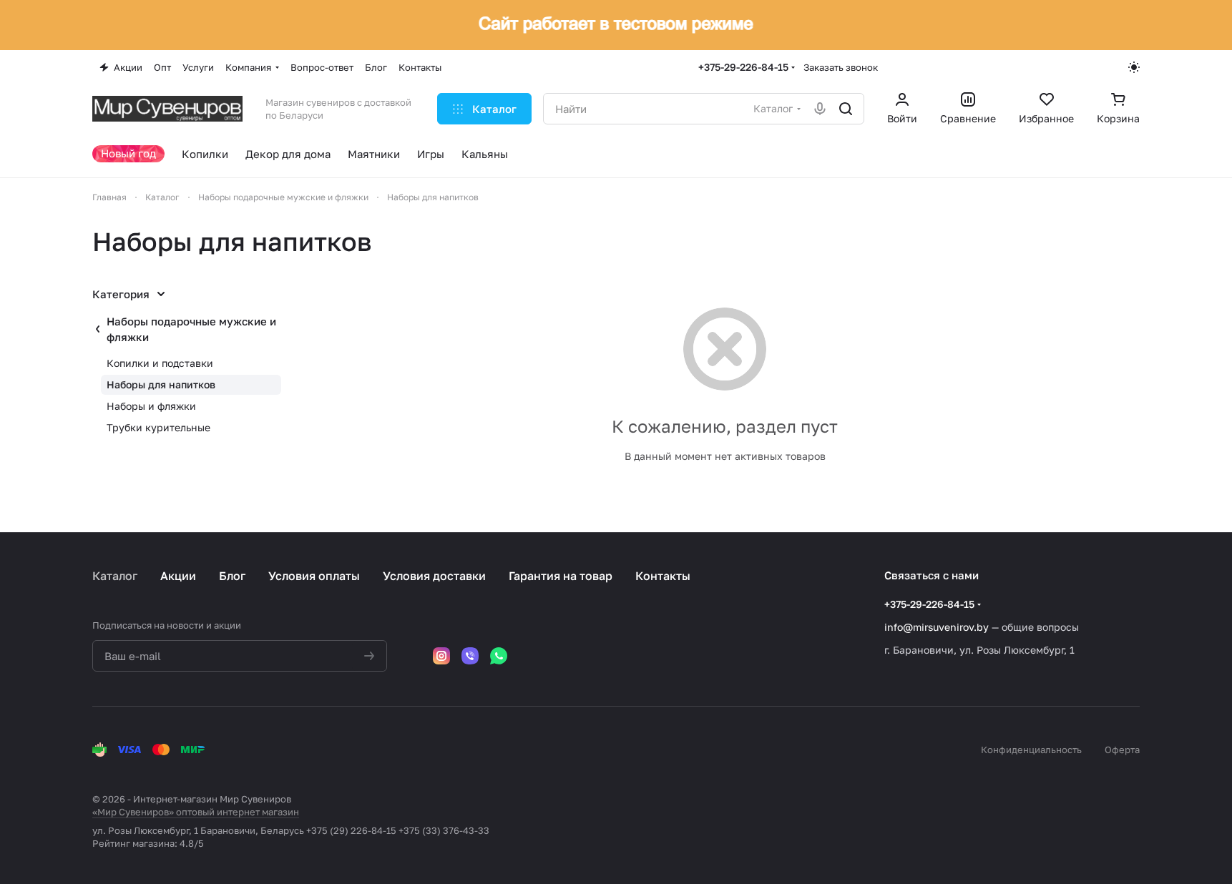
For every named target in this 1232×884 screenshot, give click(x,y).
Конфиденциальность (1031, 749)
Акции (178, 576)
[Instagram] (441, 655)
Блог (232, 576)
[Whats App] (498, 655)
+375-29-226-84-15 (743, 67)
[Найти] (845, 108)
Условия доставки (434, 576)
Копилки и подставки (160, 363)
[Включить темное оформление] (1134, 67)
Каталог (114, 576)
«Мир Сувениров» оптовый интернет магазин (195, 811)
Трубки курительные (158, 427)
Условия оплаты (314, 576)
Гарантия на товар (560, 576)
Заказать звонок (840, 67)
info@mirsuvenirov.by (936, 627)
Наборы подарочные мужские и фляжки (191, 329)
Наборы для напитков (161, 384)
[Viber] (470, 655)
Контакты (662, 576)
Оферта (1122, 749)
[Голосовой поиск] (820, 109)
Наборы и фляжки (151, 406)
